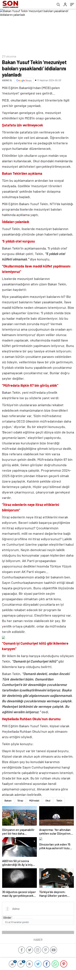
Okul (47, 800)
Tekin (59, 800)
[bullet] (26, 918)
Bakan (7, 800)
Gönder (7, 917)
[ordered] (23, 918)
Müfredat (34, 800)
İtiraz (20, 800)
